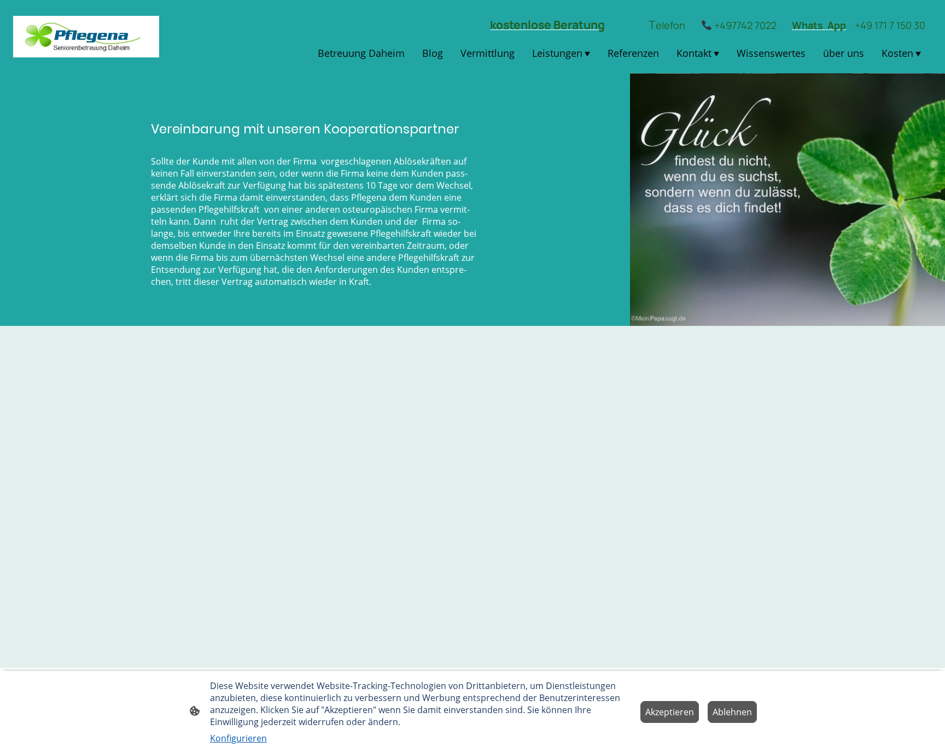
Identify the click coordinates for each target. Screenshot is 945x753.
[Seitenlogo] (86, 36)
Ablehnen (732, 712)
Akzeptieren (669, 712)
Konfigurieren (238, 738)
